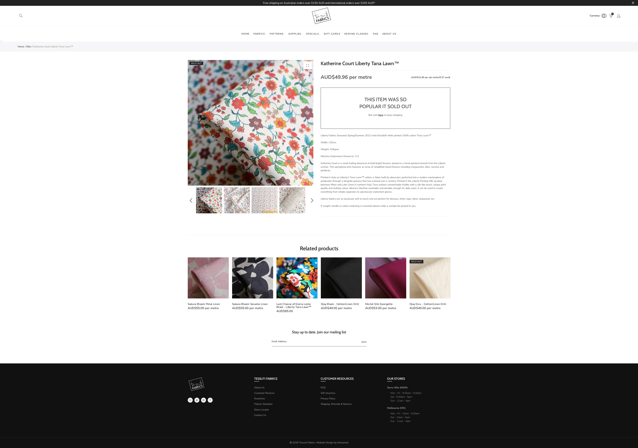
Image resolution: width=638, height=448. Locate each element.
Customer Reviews (264, 393)
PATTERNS (276, 33)
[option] (250, 123)
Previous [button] (191, 200)
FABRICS (259, 33)
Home (245, 33)
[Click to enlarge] (307, 65)
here (380, 115)
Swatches (259, 398)
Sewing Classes (356, 33)
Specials (312, 33)
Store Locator (261, 409)
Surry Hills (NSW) (397, 387)
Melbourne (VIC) (396, 408)
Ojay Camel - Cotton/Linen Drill (429, 304)
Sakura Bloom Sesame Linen (205, 304)
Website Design (324, 442)
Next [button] (312, 200)
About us (389, 33)
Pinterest (203, 400)
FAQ (375, 33)
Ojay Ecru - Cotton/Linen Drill (383, 304)
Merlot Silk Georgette (334, 304)
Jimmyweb (342, 442)
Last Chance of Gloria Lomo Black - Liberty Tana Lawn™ (249, 306)
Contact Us (260, 415)
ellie (28, 46)
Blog (196, 400)
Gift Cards (332, 33)
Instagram (190, 400)
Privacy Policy (328, 398)
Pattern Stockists (263, 404)
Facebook (210, 400)
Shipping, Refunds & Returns (336, 404)
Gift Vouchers (328, 393)
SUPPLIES (294, 33)
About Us (259, 387)
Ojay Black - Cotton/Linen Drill (295, 304)
